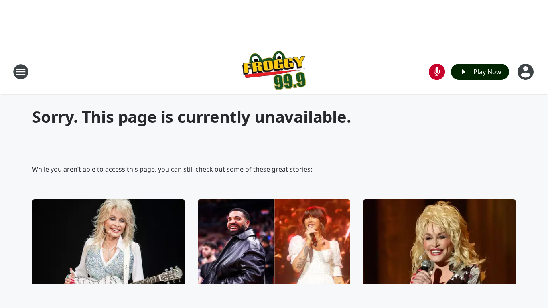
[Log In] (526, 72)
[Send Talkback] (437, 72)
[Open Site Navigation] (21, 72)
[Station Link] (274, 72)
